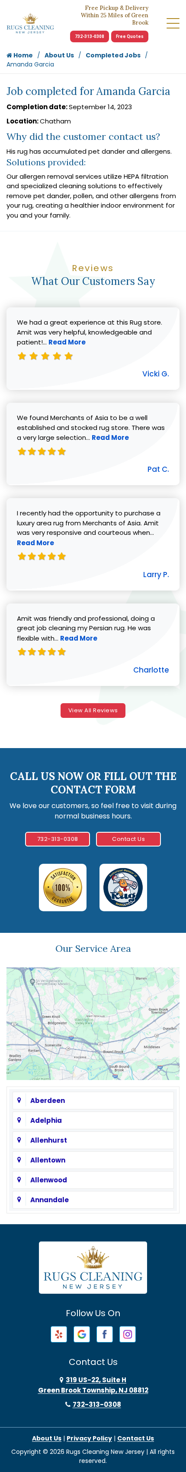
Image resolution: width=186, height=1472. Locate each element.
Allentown (47, 1160)
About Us (59, 55)
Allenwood (48, 1180)
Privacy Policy (89, 1438)
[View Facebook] (104, 1333)
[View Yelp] (59, 1333)
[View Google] (82, 1333)
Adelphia (46, 1120)
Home (22, 55)
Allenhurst (48, 1140)
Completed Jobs (113, 55)
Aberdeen (47, 1100)
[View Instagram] (127, 1333)
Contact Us (128, 839)
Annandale (49, 1199)
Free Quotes (130, 36)
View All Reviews (93, 710)
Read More (67, 342)
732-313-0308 (89, 36)
